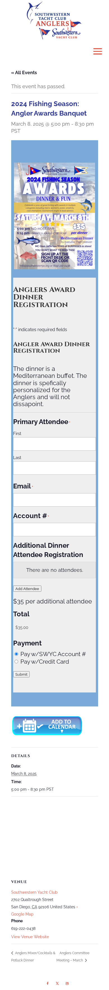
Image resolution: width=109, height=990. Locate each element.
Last (17, 457)
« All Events (24, 72)
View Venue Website (30, 937)
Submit (21, 674)
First (17, 433)
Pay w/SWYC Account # (53, 653)
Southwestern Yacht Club (34, 892)
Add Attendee (27, 588)
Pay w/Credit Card (44, 661)
